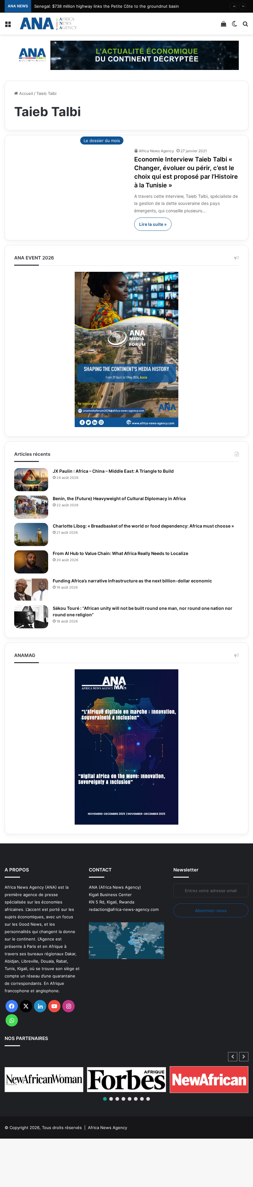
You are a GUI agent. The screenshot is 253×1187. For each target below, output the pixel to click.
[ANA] (48, 23)
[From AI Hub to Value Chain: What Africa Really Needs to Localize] (31, 561)
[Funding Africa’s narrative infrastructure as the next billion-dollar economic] (31, 589)
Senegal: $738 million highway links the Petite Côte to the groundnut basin (106, 6)
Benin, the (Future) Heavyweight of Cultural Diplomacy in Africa (124, 499)
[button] (243, 1056)
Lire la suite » (153, 224)
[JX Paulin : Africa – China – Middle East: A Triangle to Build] (31, 479)
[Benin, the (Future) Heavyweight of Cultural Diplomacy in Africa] (31, 507)
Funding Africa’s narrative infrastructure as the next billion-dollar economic (140, 581)
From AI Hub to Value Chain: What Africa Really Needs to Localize (126, 553)
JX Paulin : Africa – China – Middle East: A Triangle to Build (118, 471)
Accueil (25, 93)
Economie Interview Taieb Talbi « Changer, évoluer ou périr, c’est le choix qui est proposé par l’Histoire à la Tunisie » (185, 172)
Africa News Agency (156, 151)
